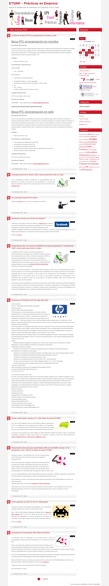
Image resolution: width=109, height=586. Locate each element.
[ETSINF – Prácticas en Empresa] (46, 17)
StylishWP (97, 584)
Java (99, 155)
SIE (87, 167)
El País (20, 201)
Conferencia (93, 136)
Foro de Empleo (92, 149)
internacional (84, 155)
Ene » (84, 62)
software (91, 167)
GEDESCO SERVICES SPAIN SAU (39, 264)
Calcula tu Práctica (84, 70)
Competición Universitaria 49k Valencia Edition (30, 533)
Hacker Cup (42, 223)
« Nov (80, 62)
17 (92, 52)
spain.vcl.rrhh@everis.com (18, 437)
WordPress (84, 584)
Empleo (93, 139)
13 (80, 52)
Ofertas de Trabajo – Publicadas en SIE (89, 159)
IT (96, 155)
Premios (88, 161)
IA (85, 152)
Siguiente (45, 579)
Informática (92, 152)
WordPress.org (83, 124)
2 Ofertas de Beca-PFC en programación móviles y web (33, 35)
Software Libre (97, 167)
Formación (83, 149)
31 (92, 57)
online (80, 161)
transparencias (15, 186)
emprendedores (92, 142)
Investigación (92, 155)
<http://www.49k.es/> (45, 483)
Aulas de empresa (83, 134)
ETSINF (88, 147)
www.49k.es (34, 483)
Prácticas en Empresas (89, 164)
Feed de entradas (83, 119)
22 (86, 55)
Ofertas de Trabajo (94, 157)
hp (84, 152)
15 (86, 52)
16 (89, 52)
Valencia (88, 170)
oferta (87, 157)
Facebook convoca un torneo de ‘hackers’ (28, 218)
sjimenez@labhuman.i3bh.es (41, 102)
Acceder (81, 116)
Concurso (81, 136)
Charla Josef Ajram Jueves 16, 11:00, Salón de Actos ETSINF (36, 418)
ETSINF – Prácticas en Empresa (33, 3)
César (25, 169)
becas (93, 134)
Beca (89, 134)
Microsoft (84, 157)
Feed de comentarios (84, 121)
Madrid (80, 157)
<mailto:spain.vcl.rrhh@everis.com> (36, 437)
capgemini (97, 134)
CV (88, 139)
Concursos (87, 136)
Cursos (85, 139)
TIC (80, 170)
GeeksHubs (81, 152)
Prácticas (93, 161)
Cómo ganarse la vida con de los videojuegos (29, 502)
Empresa (87, 144)
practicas (84, 161)
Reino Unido (82, 167)
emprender (81, 144)
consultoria (81, 139)
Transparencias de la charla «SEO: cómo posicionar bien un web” (37, 175)
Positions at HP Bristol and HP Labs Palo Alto (29, 300)
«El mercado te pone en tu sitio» (24, 198)
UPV (96, 94)
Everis (93, 147)
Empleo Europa (83, 142)
